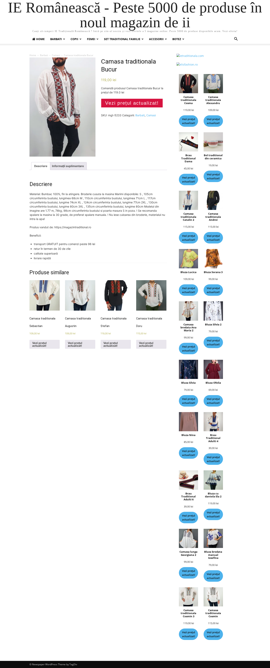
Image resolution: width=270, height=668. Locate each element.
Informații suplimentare (68, 166)
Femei (91, 39)
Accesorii (156, 39)
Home (32, 55)
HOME (40, 39)
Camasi (56, 55)
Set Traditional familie (122, 39)
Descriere (40, 166)
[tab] (40, 166)
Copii (74, 39)
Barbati (56, 39)
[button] (236, 39)
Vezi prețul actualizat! (132, 103)
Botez (176, 39)
